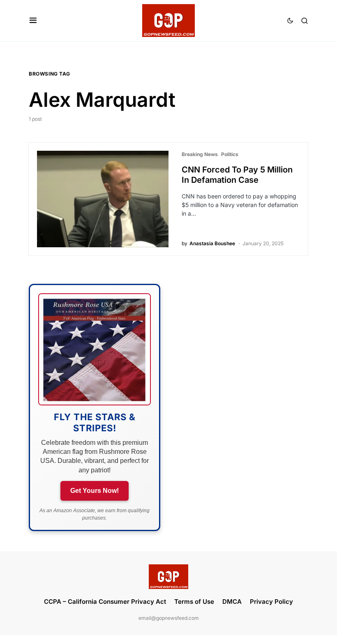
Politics (229, 154)
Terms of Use (194, 601)
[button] (33, 20)
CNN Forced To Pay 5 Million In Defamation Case (237, 175)
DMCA (232, 601)
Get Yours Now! (94, 490)
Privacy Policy (271, 601)
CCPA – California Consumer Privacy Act (105, 601)
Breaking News (200, 154)
